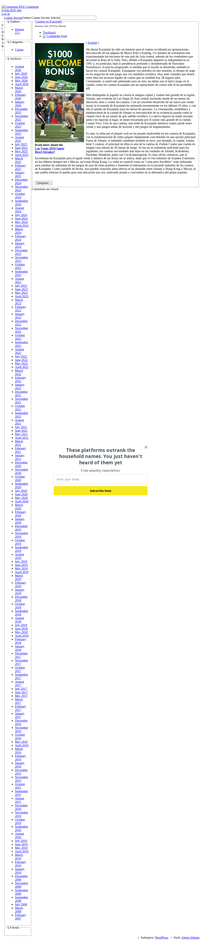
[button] (101, 456)
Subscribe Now (100, 490)
